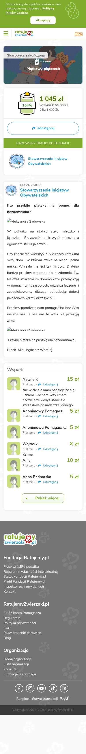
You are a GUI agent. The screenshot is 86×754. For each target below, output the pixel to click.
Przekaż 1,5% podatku (21, 566)
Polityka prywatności (20, 623)
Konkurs (10, 669)
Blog (7, 637)
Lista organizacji (16, 664)
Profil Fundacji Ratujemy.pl (24, 581)
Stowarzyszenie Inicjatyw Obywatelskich (44, 192)
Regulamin (12, 618)
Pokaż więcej (47, 498)
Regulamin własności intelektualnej (31, 571)
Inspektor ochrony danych (24, 586)
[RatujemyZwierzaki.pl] (24, 32)
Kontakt (9, 591)
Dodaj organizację (18, 659)
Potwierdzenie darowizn (22, 632)
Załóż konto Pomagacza (22, 612)
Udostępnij (50, 384)
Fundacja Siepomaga (20, 674)
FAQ (7, 628)
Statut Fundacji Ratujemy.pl (25, 576)
